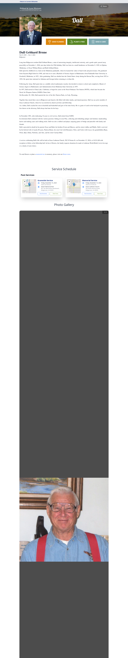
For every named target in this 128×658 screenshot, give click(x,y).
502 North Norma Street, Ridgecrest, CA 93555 (93, 189)
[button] (29, 184)
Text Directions (43, 193)
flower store (66, 154)
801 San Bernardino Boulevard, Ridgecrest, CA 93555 (50, 189)
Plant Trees (55, 193)
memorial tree (40, 154)
